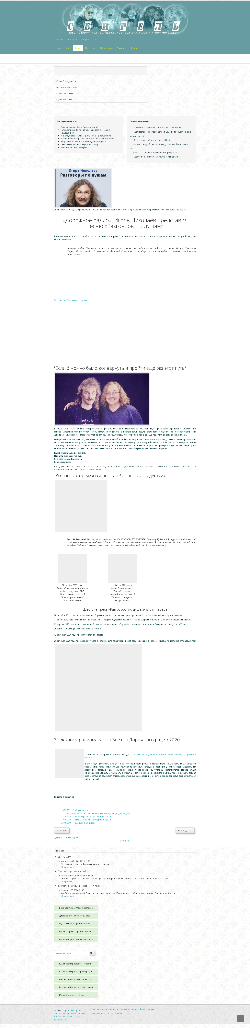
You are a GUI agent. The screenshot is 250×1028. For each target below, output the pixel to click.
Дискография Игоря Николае (73, 915)
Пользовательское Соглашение (106, 1013)
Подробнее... (67, 867)
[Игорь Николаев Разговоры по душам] (72, 568)
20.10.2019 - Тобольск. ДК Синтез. (78, 822)
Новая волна (106, 48)
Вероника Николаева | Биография (76, 987)
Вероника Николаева (66, 87)
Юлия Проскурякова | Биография (75, 971)
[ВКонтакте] (58, 803)
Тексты (96, 39)
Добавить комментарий (66, 837)
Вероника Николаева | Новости (75, 979)
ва (89, 915)
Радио (78, 48)
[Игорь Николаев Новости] (102, 398)
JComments (125, 840)
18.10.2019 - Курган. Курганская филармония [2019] (86, 816)
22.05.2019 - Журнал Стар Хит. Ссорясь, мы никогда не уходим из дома (95, 813)
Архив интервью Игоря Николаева (76, 939)
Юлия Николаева (64, 93)
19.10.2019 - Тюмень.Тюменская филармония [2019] (86, 819)
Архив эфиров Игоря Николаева (75, 931)
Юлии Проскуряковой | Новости (75, 963)
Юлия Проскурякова (66, 81)
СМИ (68, 48)
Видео (59, 48)
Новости (72, 39)
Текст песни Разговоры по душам (70, 300)
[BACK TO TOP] (240, 1018)
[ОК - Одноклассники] (67, 803)
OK (91, 952)
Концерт (85, 39)
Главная (60, 39)
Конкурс (134, 48)
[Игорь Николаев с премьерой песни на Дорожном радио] (83, 187)
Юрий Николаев (64, 99)
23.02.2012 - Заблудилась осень (76, 810)
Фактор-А (121, 48)
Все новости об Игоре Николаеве (76, 907)
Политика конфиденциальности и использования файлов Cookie (122, 1009)
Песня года (90, 48)
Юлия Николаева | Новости (73, 995)
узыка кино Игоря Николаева (75, 923)
